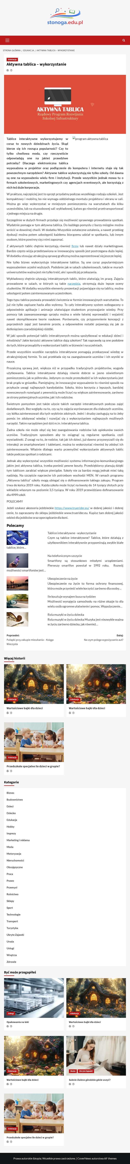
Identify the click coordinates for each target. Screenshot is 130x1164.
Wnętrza (12, 955)
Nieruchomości (15, 860)
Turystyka (12, 927)
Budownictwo (15, 799)
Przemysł (12, 887)
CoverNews (84, 1158)
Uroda (10, 941)
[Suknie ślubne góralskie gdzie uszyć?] (96, 1056)
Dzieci (10, 806)
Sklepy (10, 900)
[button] (7, 40)
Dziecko (11, 813)
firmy (75, 246)
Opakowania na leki (18, 1022)
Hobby (10, 826)
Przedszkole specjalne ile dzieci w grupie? (33, 766)
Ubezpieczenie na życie (63, 578)
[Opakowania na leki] (34, 998)
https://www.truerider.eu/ (72, 508)
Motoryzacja (14, 853)
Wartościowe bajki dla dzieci (25, 708)
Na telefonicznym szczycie (65, 556)
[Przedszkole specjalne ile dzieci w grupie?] (34, 742)
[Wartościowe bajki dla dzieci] (34, 684)
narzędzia (74, 283)
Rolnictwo (12, 894)
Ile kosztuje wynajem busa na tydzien (72, 596)
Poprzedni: (30, 640)
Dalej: (103, 638)
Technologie (13, 914)
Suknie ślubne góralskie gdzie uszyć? (90, 1080)
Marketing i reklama (18, 840)
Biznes (10, 792)
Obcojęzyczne (15, 867)
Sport (10, 907)
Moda (10, 846)
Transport (12, 921)
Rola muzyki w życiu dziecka (66, 614)
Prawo (10, 880)
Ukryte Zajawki (15, 934)
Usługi (10, 948)
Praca (10, 873)
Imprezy (11, 833)
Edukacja (12, 59)
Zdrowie (11, 961)
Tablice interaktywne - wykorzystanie (72, 533)
